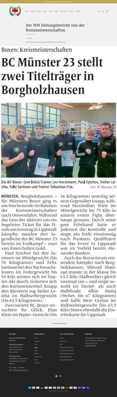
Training (36, 341)
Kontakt (36, 363)
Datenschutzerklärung (66, 347)
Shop (36, 350)
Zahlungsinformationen (67, 353)
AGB (61, 344)
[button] (99, 11)
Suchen (62, 338)
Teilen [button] (30, 38)
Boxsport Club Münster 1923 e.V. (60, 391)
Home (36, 338)
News (36, 347)
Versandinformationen (67, 360)
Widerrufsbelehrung (66, 357)
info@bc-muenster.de (20, 370)
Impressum (63, 341)
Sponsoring (37, 357)
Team (36, 344)
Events (36, 353)
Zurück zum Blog (59, 323)
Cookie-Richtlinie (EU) (66, 350)
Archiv (36, 360)
